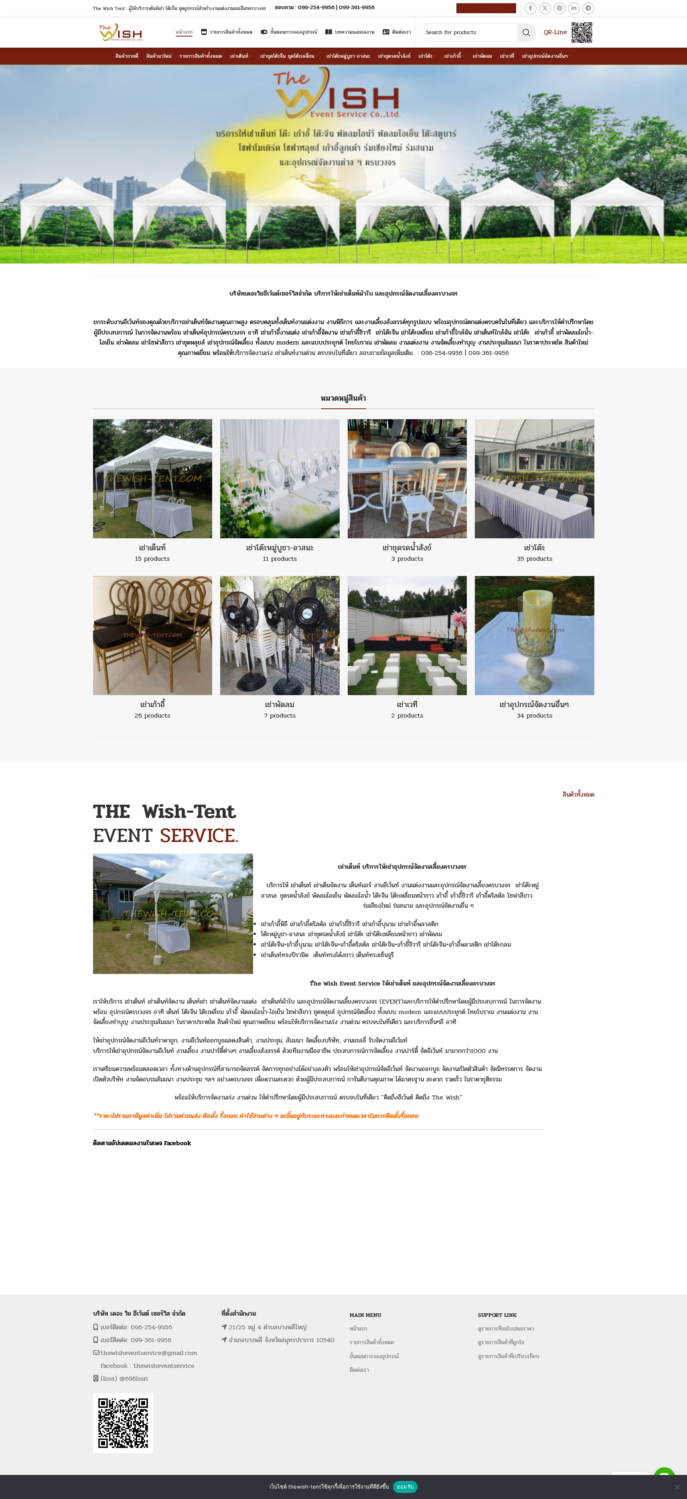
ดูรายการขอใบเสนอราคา (486, 8)
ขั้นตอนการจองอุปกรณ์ (374, 1356)
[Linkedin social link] (574, 8)
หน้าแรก (358, 1329)
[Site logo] (121, 32)
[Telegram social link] (588, 8)
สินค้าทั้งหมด (578, 794)
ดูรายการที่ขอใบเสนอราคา (506, 1329)
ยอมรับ (405, 1486)
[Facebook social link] (531, 8)
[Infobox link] (325, 8)
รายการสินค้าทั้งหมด (372, 1343)
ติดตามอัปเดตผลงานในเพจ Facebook (142, 1143)
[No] (677, 1487)
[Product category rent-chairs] (153, 650)
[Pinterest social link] (559, 8)
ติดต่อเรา (359, 1370)
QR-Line (555, 32)
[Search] (526, 32)
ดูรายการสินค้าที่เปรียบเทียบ (508, 1356)
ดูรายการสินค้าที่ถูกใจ (501, 1343)
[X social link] (545, 8)
